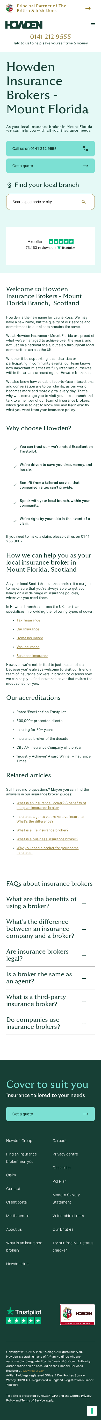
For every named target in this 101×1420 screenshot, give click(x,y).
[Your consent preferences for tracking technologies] (92, 1411)
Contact (13, 1188)
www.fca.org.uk (34, 1370)
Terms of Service (33, 1400)
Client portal (17, 1202)
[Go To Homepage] (23, 25)
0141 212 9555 (50, 37)
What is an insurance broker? (24, 1247)
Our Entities (63, 1229)
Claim (11, 1175)
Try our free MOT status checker (73, 1247)
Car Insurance (28, 629)
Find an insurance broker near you (21, 1158)
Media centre (17, 1215)
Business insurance (32, 656)
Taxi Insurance (28, 620)
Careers (60, 1140)
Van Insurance (28, 647)
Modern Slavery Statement (66, 1199)
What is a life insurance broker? (42, 830)
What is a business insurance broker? (47, 839)
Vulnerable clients (68, 1215)
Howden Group (19, 1140)
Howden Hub (17, 1263)
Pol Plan (60, 1181)
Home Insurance (30, 638)
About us (14, 1229)
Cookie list (62, 1167)
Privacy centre (65, 1154)
